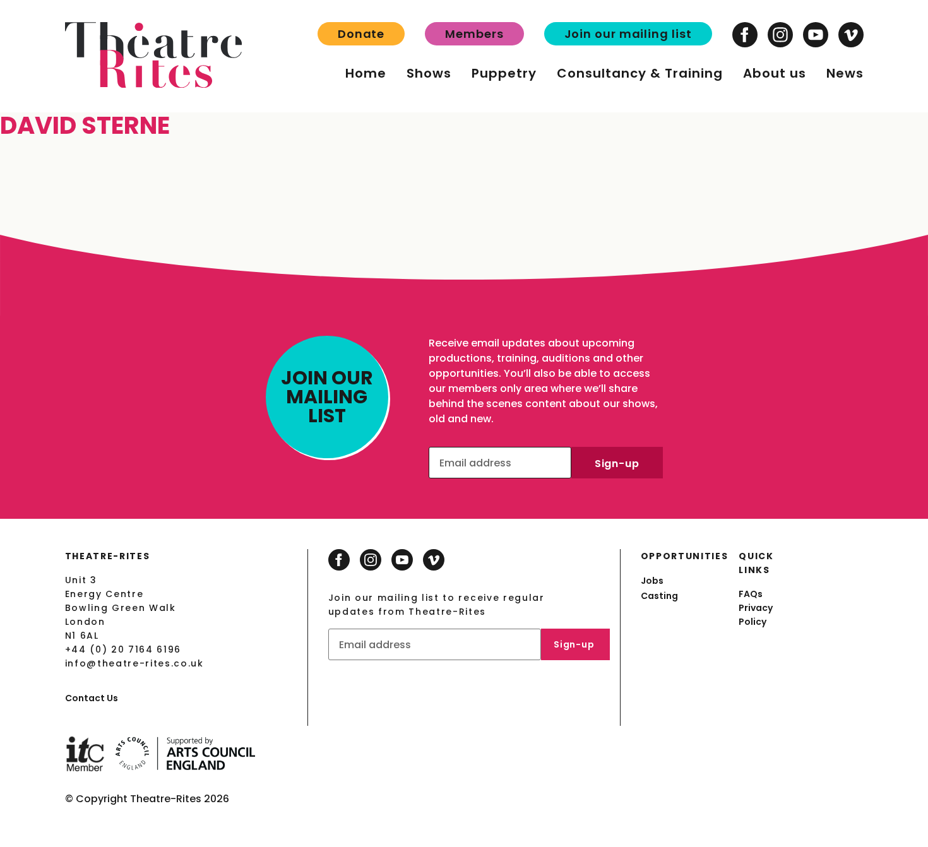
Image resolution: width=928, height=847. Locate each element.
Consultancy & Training (640, 73)
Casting (659, 595)
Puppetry (504, 73)
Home (365, 73)
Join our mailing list (628, 34)
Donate (361, 34)
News (845, 73)
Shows (429, 73)
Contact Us (91, 698)
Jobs (652, 580)
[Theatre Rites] (153, 84)
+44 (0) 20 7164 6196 (123, 649)
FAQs (751, 594)
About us (774, 73)
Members (474, 34)
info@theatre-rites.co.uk (134, 663)
